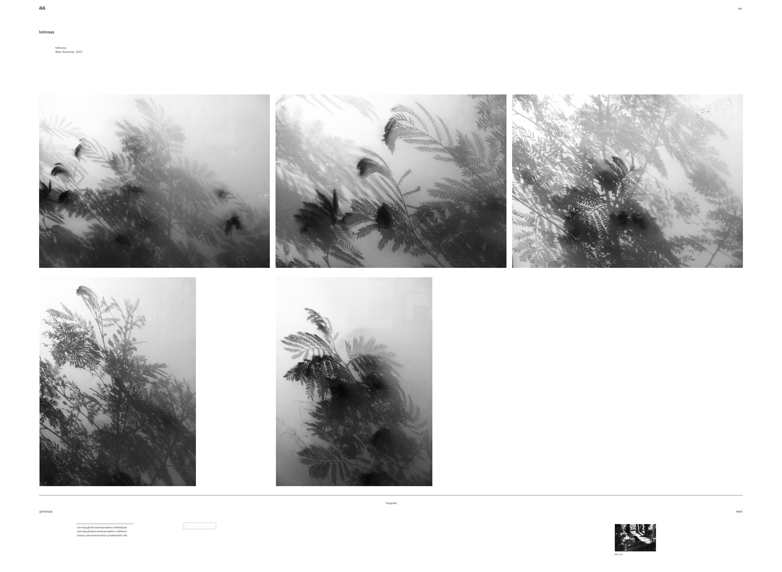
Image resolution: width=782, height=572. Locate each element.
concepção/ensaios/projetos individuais (102, 527)
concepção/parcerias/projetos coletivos (102, 531)
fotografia (391, 503)
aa (42, 8)
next (739, 511)
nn (740, 9)
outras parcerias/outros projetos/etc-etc (102, 535)
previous (46, 511)
